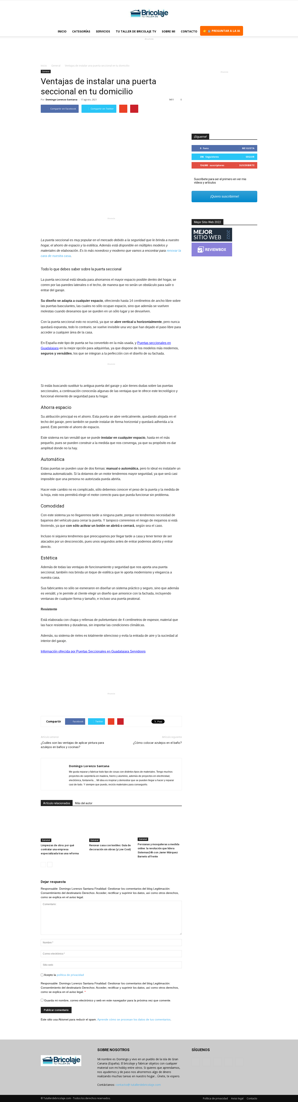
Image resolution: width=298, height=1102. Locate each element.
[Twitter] (228, 1062)
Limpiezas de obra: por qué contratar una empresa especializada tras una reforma (60, 849)
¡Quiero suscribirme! (224, 196)
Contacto (189, 31)
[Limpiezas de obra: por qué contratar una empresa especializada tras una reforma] (63, 827)
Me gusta (248, 148)
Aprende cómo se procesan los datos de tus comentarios (133, 1019)
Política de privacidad (215, 1098)
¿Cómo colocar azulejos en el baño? (157, 743)
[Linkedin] (217, 1062)
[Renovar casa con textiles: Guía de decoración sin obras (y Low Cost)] (111, 827)
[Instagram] (207, 1062)
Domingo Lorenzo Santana (61, 99)
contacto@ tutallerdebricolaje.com (138, 1085)
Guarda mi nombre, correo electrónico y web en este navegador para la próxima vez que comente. (107, 1000)
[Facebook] (196, 1062)
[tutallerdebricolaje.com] (149, 13)
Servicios (103, 31)
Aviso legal (237, 1098)
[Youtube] (239, 1062)
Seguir (250, 156)
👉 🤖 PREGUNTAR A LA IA (221, 31)
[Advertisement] (149, 50)
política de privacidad (70, 974)
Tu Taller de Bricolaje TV (136, 31)
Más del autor (83, 803)
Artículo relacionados (56, 803)
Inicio (62, 31)
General (45, 71)
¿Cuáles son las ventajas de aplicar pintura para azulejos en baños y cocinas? (72, 745)
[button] (252, 31)
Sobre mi (168, 31)
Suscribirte (246, 165)
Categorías (81, 31)
